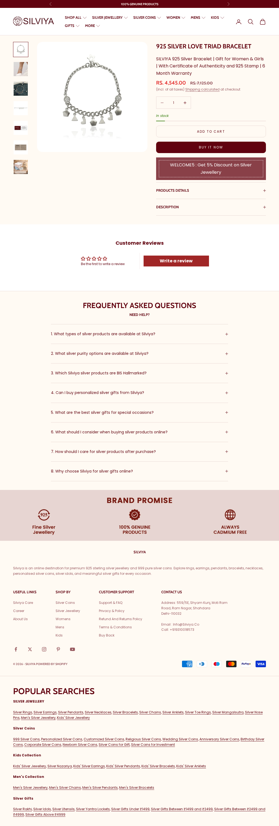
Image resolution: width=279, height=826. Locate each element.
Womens (63, 619)
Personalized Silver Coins (61, 739)
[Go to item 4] (20, 108)
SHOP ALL (73, 17)
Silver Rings (22, 712)
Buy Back (106, 635)
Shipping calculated (202, 89)
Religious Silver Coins (143, 739)
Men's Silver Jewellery (38, 717)
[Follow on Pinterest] (58, 649)
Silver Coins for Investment (153, 744)
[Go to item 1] (20, 49)
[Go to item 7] (20, 167)
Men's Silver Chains (65, 787)
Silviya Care (23, 602)
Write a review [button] (176, 261)
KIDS (215, 17)
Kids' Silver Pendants (123, 766)
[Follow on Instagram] (44, 649)
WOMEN (173, 17)
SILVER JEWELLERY (107, 17)
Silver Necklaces (98, 712)
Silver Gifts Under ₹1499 (130, 809)
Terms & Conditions (115, 627)
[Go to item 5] (20, 127)
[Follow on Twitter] (30, 649)
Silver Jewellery (68, 610)
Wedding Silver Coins (180, 739)
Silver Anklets (173, 712)
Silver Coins (65, 602)
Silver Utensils (63, 809)
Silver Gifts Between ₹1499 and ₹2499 (182, 809)
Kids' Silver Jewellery (73, 717)
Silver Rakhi (22, 809)
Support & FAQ (110, 602)
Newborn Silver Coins (80, 744)
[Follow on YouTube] (72, 649)
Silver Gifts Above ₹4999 (45, 814)
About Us (20, 619)
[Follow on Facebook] (16, 649)
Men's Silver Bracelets (136, 787)
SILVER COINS (144, 17)
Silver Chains (150, 712)
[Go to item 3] (20, 88)
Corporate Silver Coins (42, 744)
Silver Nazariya (59, 766)
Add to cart (211, 131)
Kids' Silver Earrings (89, 766)
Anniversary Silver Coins (219, 739)
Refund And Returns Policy (120, 619)
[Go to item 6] (20, 147)
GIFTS (69, 25)
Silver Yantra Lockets (93, 809)
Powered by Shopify (52, 664)
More (90, 25)
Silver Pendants (70, 712)
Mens (60, 627)
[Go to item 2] (20, 69)
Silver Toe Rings (198, 712)
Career (18, 610)
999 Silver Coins (26, 739)
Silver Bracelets (125, 712)
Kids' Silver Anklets (191, 766)
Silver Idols (42, 809)
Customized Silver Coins (104, 739)
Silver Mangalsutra (228, 712)
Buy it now (211, 147)
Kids (59, 635)
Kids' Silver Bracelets (158, 766)
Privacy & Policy (112, 610)
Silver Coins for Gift (114, 744)
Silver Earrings (45, 712)
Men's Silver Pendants (100, 787)
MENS (195, 17)
